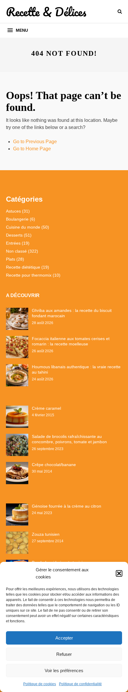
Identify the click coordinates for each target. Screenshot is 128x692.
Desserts (14, 235)
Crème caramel (46, 408)
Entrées (13, 243)
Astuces (13, 211)
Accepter (64, 637)
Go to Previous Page (35, 141)
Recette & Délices (46, 11)
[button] (119, 573)
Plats (10, 259)
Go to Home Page (32, 148)
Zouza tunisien (46, 534)
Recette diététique (23, 267)
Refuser (64, 654)
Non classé (16, 251)
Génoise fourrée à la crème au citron (66, 506)
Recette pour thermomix (28, 275)
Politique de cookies (39, 684)
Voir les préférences (64, 670)
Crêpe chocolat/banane (54, 464)
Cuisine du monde (23, 227)
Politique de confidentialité (80, 684)
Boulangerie (17, 219)
